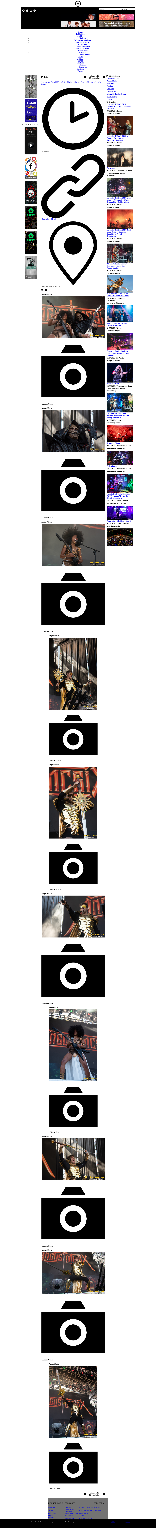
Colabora (80, 63)
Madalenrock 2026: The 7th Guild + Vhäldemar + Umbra (118, 295)
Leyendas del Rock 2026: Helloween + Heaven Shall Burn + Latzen (119, 106)
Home (80, 32)
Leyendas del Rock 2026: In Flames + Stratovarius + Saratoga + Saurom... (117, 138)
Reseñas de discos (82, 42)
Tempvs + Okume (113, 443)
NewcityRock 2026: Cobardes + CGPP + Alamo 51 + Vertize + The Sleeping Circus (119, 496)
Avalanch (110, 83)
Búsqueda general (85, 1510)
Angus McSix (112, 81)
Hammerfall (111, 91)
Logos (80, 61)
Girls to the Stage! (83, 48)
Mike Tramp (112, 97)
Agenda (80, 59)
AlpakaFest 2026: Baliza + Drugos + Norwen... (117, 324)
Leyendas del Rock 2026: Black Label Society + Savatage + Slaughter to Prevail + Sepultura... (119, 233)
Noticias (82, 38)
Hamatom (110, 89)
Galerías (82, 52)
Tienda (80, 71)
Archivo (80, 36)
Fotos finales (85, 55)
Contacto (80, 69)
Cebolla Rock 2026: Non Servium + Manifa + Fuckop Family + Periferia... (118, 415)
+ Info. (113, 1522)
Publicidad (80, 34)
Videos (80, 57)
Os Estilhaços (112, 466)
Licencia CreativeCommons (55, 1519)
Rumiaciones (83, 50)
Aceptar (128, 1522)
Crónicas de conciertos (82, 40)
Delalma (110, 86)
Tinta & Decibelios (82, 46)
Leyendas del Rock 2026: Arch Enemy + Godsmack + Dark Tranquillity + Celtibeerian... (119, 200)
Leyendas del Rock (49, 219)
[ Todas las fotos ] (113, 78)
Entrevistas (82, 44)
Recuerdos (111, 168)
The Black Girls (113, 383)
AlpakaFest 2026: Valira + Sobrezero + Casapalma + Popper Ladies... (117, 266)
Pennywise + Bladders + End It (119, 521)
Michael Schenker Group (116, 94)
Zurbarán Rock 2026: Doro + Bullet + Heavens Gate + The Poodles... (118, 353)
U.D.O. (109, 99)
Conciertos (82, 67)
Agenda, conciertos (86, 1507)
